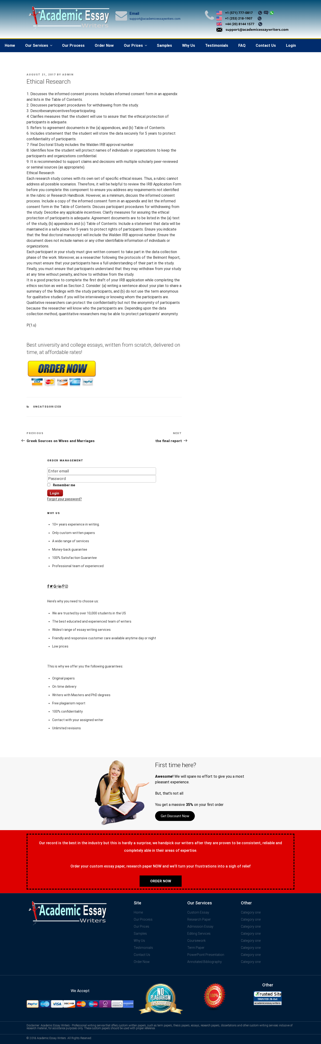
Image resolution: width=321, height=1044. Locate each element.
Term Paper (195, 948)
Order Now (104, 45)
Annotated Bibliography (204, 962)
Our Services (36, 45)
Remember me (63, 485)
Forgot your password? (64, 499)
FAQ (242, 45)
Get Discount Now (175, 816)
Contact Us (266, 45)
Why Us (188, 45)
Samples (164, 45)
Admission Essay (200, 926)
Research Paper (199, 919)
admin (68, 74)
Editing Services (199, 933)
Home (10, 45)
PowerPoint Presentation (205, 955)
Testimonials (216, 45)
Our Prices (133, 45)
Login (291, 45)
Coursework (196, 940)
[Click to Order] (62, 387)
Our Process (73, 45)
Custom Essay (198, 912)
